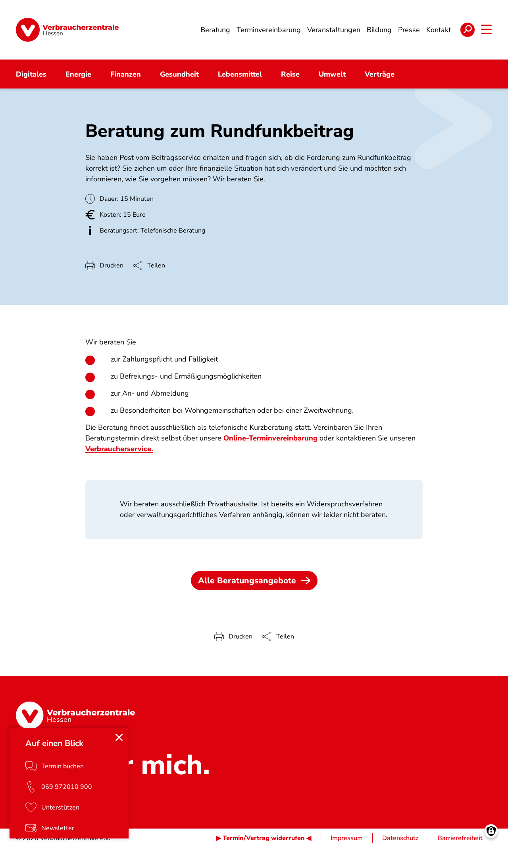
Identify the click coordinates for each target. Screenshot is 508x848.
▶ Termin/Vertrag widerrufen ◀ (263, 838)
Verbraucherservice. (119, 449)
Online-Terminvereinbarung (270, 438)
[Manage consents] (491, 831)
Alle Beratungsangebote (247, 580)
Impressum (347, 838)
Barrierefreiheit (460, 838)
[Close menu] (119, 737)
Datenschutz (400, 838)
